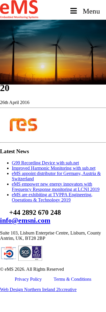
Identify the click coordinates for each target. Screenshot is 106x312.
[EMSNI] (19, 16)
